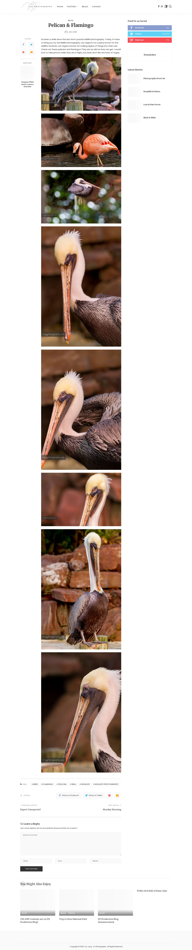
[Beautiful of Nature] (134, 92)
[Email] (31, 52)
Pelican (62, 784)
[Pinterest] (23, 52)
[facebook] (150, 27)
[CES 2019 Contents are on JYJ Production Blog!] (37, 902)
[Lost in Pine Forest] (134, 105)
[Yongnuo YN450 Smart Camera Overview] (27, 73)
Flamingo (48, 784)
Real (74, 784)
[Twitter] (31, 44)
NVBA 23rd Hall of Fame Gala (152, 890)
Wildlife (85, 784)
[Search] (170, 6)
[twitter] (150, 34)
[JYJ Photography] (36, 6)
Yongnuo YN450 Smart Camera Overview (27, 84)
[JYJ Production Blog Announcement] (115, 902)
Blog (70, 20)
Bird (35, 784)
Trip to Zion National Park (73, 919)
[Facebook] (159, 6)
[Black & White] (134, 118)
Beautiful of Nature (151, 91)
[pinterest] (150, 40)
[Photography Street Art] (134, 79)
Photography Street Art (154, 78)
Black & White (149, 118)
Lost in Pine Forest (152, 105)
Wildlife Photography (106, 784)
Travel (71, 913)
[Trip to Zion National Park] (76, 902)
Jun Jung (73, 32)
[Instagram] (162, 6)
